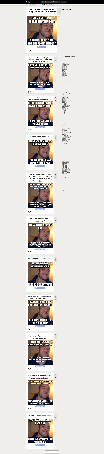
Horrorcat (63, 118)
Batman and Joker (64, 69)
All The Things (64, 61)
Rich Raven (63, 156)
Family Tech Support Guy (66, 93)
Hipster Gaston (64, 113)
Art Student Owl (64, 66)
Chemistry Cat (64, 76)
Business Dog (64, 73)
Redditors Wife (64, 152)
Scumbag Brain (64, 163)
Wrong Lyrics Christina (65, 190)
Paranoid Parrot (64, 143)
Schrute (63, 160)
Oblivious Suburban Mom (66, 137)
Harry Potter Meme (65, 116)
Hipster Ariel (64, 110)
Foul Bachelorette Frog (65, 98)
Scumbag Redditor (65, 166)
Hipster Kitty (64, 115)
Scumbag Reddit (64, 165)
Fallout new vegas (64, 92)
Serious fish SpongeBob (65, 168)
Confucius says (64, 79)
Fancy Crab (63, 94)
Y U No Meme (64, 192)
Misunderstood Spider (65, 135)
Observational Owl (64, 138)
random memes (42, 2)
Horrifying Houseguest (65, 117)
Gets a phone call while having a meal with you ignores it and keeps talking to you (40, 98)
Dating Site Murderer (65, 84)
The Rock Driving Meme (65, 184)
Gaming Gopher (64, 102)
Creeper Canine (64, 82)
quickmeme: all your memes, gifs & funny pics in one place (29, 2)
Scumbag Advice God (65, 162)
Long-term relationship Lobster (66, 132)
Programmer (64, 148)
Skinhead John (64, 174)
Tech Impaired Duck (65, 182)
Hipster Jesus (64, 114)
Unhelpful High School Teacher (66, 188)
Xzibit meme (64, 191)
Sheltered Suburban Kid (65, 171)
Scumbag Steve (64, 167)
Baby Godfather (64, 67)
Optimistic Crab (64, 140)
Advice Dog (63, 59)
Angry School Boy (64, 62)
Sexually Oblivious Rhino (66, 169)
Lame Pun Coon (64, 130)
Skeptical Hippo (64, 173)
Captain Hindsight (64, 75)
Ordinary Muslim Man (65, 141)
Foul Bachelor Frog (65, 97)
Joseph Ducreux (64, 127)
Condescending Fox (65, 78)
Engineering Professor (65, 88)
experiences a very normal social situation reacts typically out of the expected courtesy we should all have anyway (40, 336)
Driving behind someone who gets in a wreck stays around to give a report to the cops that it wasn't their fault (40, 59)
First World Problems (65, 95)
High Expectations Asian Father (67, 109)
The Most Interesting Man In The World (68, 183)
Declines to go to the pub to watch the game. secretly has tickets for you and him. (40, 297)
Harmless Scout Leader (65, 106)
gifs (56, 4)
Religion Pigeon (64, 155)
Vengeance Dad (64, 189)
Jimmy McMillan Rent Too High (67, 125)
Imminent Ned (64, 120)
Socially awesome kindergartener (67, 176)
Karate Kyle (63, 129)
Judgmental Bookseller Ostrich (66, 128)
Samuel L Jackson (65, 159)
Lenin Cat (63, 131)
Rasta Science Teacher (65, 150)
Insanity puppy (64, 123)
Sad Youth (63, 158)
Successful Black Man (65, 181)
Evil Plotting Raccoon (65, 91)
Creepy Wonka (64, 83)
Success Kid (64, 180)
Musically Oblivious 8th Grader (66, 136)
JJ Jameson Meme (65, 126)
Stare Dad (63, 178)
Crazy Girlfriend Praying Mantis (67, 81)
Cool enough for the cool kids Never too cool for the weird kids (40, 416)
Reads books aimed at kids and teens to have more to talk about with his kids (40, 137)
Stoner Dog (63, 179)
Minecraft (63, 133)
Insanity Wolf (64, 124)
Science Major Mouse (65, 161)
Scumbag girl (64, 164)
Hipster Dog (63, 112)
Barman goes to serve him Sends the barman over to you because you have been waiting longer (40, 219)
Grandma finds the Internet (66, 105)
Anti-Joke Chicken (64, 65)
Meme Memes (64, 134)
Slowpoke (63, 175)
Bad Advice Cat (64, 68)
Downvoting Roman (65, 86)
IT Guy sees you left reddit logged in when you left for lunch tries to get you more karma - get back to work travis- (40, 376)
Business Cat (64, 72)
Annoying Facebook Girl (65, 64)
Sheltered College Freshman (66, 170)
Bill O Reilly (63, 71)
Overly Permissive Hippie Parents (67, 142)
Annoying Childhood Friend (66, 63)
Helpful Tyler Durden (65, 108)
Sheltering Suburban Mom (66, 172)
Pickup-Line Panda (65, 147)
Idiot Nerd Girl (64, 119)
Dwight (63, 87)
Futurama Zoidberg (65, 101)
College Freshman (64, 77)
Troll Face (63, 187)
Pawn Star (63, 144)
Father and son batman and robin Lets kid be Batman (40, 259)
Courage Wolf (64, 80)
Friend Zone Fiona (64, 99)
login (76, 1)
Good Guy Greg (64, 104)
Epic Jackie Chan (64, 90)
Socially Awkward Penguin (66, 177)
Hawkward (63, 107)
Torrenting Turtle (64, 185)
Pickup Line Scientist (65, 146)
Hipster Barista (64, 111)
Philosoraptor (64, 145)
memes (54, 4)
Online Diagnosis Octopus (66, 139)
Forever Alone (64, 96)
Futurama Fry (64, 100)
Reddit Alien (64, 151)
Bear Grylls (63, 70)
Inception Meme (64, 122)
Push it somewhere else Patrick (67, 149)
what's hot (34, 1)
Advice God (63, 60)
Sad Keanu (63, 157)
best (38, 1)
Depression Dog (64, 85)
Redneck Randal (64, 154)
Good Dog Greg (64, 103)
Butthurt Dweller (64, 74)
